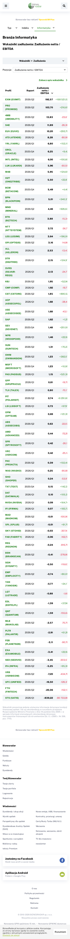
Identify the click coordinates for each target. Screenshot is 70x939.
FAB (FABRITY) (13, 537)
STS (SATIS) (12, 698)
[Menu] (6, 6)
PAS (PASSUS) (13, 374)
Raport (30, 90)
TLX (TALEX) (12, 390)
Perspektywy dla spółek (14, 821)
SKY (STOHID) (13, 530)
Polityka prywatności (34, 893)
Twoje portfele (9, 788)
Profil (8, 90)
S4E (7, 125)
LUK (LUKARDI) (13, 165)
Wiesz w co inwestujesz (13, 834)
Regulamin (34, 898)
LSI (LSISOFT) (13, 406)
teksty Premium (10, 848)
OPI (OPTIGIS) (13, 242)
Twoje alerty (8, 784)
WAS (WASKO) (13, 470)
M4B (7, 172)
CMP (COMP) (12, 287)
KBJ (7, 281)
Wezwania (40, 826)
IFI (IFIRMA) (11, 508)
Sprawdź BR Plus (46, 19)
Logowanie (8, 793)
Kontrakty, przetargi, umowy (49, 816)
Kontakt (34, 908)
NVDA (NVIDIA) (13, 502)
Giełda (6, 756)
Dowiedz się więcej (11, 935)
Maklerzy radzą (10, 844)
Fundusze (7, 761)
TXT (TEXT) (11, 486)
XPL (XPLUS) (12, 524)
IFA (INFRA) (11, 666)
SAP (7, 319)
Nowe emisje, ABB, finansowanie (51, 811)
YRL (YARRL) (12, 143)
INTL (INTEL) (12, 159)
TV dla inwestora (43, 839)
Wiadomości (8, 751)
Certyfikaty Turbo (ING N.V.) (49, 821)
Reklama (34, 903)
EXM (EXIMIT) (13, 99)
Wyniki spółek (9, 816)
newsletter (41, 844)
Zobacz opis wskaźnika (51, 80)
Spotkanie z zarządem (13, 839)
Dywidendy (8, 770)
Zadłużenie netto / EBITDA (43, 90)
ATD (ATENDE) (13, 137)
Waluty (6, 765)
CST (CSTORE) (13, 294)
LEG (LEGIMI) (12, 236)
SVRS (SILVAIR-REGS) (10, 272)
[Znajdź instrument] (64, 6)
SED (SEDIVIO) (13, 660)
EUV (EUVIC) (12, 131)
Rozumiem (60, 932)
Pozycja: (7, 69)
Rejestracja (8, 798)
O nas (34, 888)
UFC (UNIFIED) (13, 682)
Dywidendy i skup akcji (13, 811)
